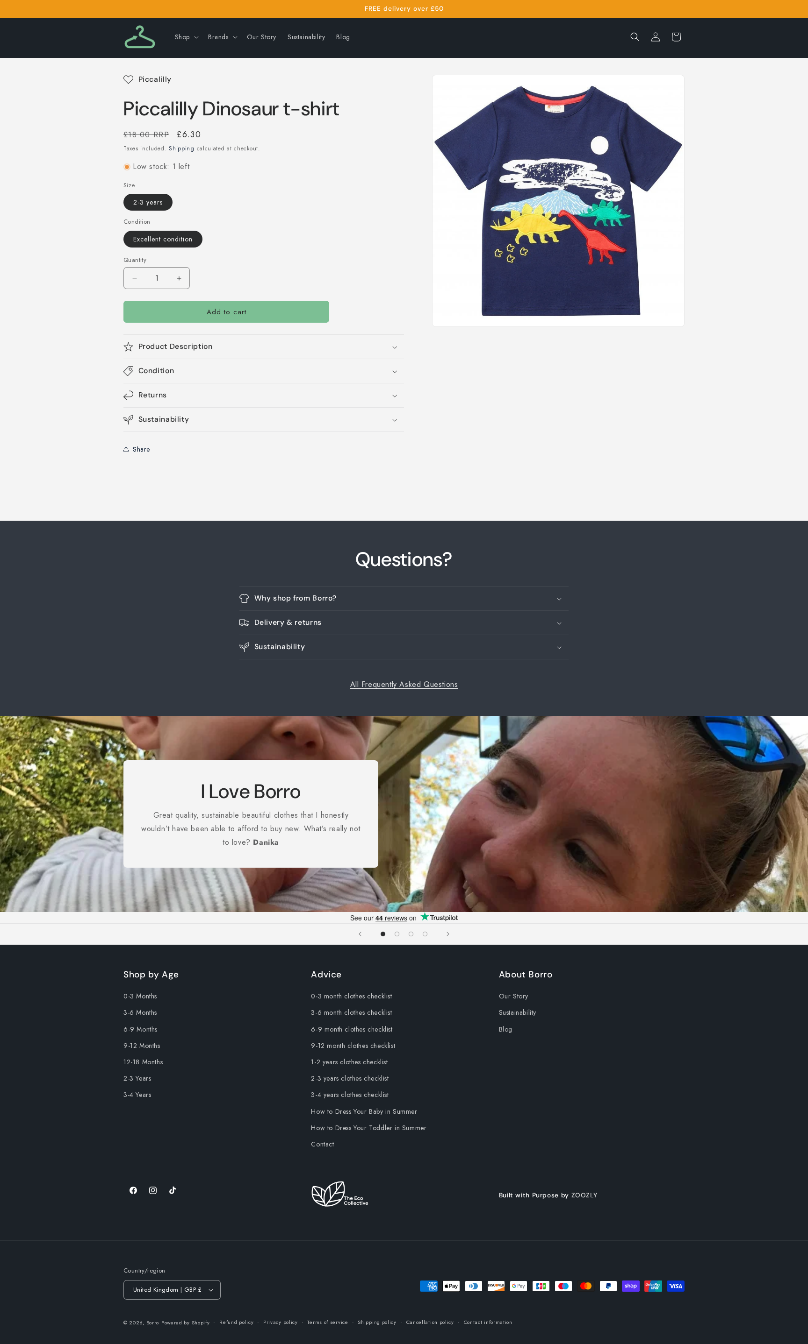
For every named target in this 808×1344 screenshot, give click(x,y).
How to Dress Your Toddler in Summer (368, 1127)
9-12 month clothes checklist (353, 1045)
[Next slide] (448, 934)
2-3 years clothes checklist (350, 1078)
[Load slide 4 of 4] (425, 934)
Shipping (182, 148)
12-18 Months (143, 1062)
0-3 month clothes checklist (351, 996)
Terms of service (327, 1322)
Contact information (488, 1322)
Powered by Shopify (185, 1322)
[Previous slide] (360, 934)
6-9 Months (140, 1029)
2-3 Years (137, 1078)
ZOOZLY (584, 1195)
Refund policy (236, 1322)
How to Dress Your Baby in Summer (364, 1111)
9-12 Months (141, 1045)
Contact (322, 1144)
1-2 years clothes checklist (349, 1062)
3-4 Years (137, 1095)
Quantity (134, 259)
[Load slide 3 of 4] (411, 934)
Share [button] (141, 449)
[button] (185, 37)
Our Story (513, 996)
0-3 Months (140, 996)
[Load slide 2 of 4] (397, 934)
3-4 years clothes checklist (350, 1095)
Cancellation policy (430, 1322)
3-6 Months (140, 1013)
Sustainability (517, 1013)
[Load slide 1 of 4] (383, 934)
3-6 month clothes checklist (351, 1013)
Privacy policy (280, 1322)
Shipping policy (377, 1322)
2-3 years (148, 202)
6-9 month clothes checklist (351, 1029)
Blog (505, 1029)
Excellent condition (163, 239)
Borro (152, 1322)
